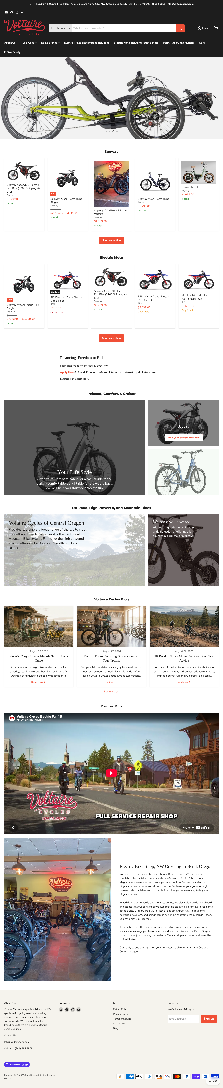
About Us (10, 43)
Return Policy (120, 1009)
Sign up (209, 1019)
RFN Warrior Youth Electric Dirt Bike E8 (154, 298)
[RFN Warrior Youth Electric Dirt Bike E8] (155, 280)
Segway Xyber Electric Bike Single (66, 200)
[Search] (180, 28)
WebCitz (8, 1078)
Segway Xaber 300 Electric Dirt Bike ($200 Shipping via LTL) (23, 188)
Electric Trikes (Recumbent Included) (86, 43)
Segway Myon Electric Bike (153, 199)
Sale (202, 43)
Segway (11, 195)
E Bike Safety (12, 52)
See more (110, 691)
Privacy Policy (120, 1014)
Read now (37, 682)
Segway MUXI (189, 187)
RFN (52, 304)
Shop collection (111, 240)
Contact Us (119, 1023)
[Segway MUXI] (198, 172)
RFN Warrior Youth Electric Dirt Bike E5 (66, 299)
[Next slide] (214, 98)
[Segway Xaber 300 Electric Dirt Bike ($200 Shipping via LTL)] (24, 171)
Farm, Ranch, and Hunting (178, 43)
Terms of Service (122, 1018)
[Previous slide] (9, 98)
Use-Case (28, 43)
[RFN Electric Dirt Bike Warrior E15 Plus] (198, 279)
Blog (115, 1028)
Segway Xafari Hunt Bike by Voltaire (110, 212)
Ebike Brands (49, 43)
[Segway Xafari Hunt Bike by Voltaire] (111, 184)
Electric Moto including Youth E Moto (136, 43)
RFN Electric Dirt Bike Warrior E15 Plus (194, 296)
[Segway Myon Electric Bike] (155, 178)
